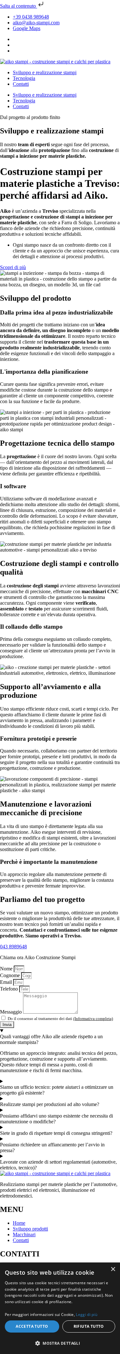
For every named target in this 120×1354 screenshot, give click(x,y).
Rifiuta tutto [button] (89, 1326)
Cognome (10, 975)
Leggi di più (86, 1314)
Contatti (21, 84)
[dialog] (60, 1308)
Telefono (9, 989)
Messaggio (11, 1012)
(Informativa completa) (93, 1018)
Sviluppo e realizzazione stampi (44, 72)
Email (6, 982)
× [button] (112, 1269)
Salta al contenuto (18, 6)
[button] (60, 1343)
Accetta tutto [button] (32, 1326)
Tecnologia (24, 78)
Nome (7, 968)
